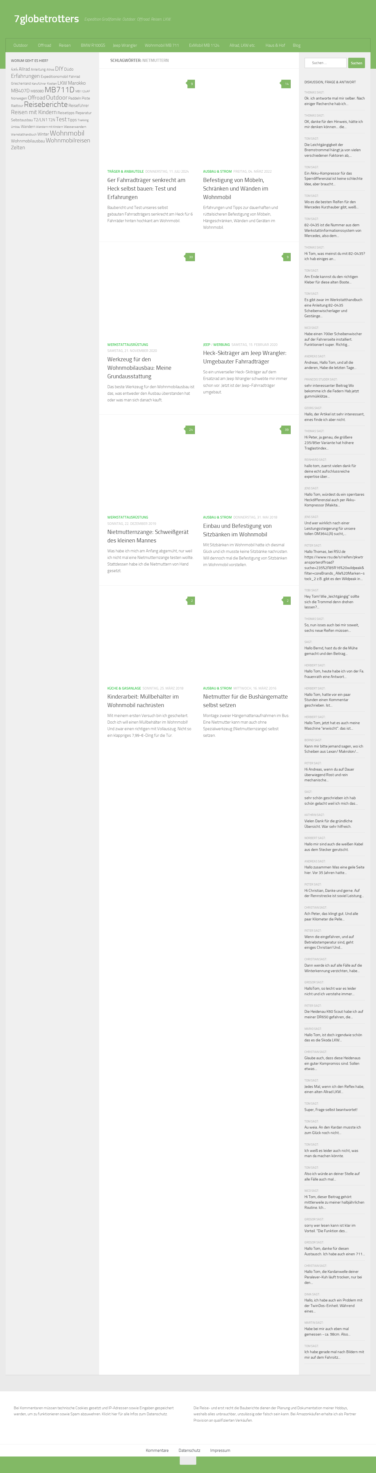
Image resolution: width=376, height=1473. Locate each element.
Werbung (221, 345)
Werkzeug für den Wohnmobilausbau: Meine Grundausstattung (139, 368)
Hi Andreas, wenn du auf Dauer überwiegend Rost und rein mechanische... (329, 774)
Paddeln (74, 98)
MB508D (37, 91)
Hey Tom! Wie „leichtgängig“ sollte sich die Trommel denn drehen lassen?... (331, 601)
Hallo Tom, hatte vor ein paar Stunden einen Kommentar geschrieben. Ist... (327, 700)
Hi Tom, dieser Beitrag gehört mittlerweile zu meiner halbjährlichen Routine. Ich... (334, 1202)
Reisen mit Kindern (34, 112)
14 (287, 84)
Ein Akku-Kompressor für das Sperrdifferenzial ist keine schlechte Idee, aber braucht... (333, 178)
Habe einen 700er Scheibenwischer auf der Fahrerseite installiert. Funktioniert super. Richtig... (333, 339)
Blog (297, 45)
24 (191, 430)
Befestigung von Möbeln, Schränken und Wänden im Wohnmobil (235, 188)
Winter (43, 134)
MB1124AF (82, 91)
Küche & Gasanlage (124, 688)
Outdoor (20, 45)
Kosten (52, 83)
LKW (62, 83)
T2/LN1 (41, 119)
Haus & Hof (275, 45)
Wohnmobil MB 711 (162, 45)
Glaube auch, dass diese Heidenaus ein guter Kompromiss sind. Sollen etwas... (332, 1063)
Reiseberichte (46, 104)
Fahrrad (74, 77)
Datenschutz (189, 1450)
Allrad (24, 69)
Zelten (18, 147)
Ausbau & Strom (217, 171)
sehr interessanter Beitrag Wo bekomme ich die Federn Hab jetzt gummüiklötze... (331, 391)
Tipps (72, 119)
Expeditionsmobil (54, 76)
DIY (59, 68)
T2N (51, 120)
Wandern (28, 126)
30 (191, 257)
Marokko (77, 83)
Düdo (68, 69)
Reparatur (83, 113)
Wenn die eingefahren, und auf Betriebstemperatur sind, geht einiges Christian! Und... (329, 942)
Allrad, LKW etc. (242, 45)
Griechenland (21, 83)
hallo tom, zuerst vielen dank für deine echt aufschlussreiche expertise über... (330, 471)
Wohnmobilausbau (28, 141)
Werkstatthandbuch (24, 134)
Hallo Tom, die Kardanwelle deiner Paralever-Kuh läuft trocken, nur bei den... (333, 1277)
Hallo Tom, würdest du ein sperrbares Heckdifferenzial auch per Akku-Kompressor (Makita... (334, 499)
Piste (86, 98)
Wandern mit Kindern (49, 127)
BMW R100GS (93, 45)
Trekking (83, 120)
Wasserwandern (75, 127)
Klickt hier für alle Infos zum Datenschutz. (135, 1414)
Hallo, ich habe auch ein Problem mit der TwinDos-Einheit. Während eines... (333, 1305)
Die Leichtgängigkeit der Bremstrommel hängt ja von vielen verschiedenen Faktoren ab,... (332, 150)
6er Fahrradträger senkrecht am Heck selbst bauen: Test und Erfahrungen (146, 188)
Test (61, 119)
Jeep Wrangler (125, 45)
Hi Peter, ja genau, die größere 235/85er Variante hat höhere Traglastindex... (329, 442)
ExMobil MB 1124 (204, 45)
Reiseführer (79, 105)
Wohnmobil (67, 133)
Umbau (15, 127)
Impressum (220, 1450)
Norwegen (19, 98)
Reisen (65, 45)
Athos (50, 69)
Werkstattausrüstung (127, 345)
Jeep (206, 345)
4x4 (14, 69)
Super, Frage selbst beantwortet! (330, 1109)
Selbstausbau (22, 120)
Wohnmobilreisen (68, 140)
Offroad (44, 45)
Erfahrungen (25, 76)
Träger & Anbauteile (125, 171)
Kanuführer (39, 83)
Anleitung (38, 69)
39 (287, 430)
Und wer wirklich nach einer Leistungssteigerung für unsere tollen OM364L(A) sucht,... (329, 528)
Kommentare (157, 1450)
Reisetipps (66, 113)
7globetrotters (46, 18)
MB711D (60, 90)
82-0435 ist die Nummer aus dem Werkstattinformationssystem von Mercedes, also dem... (332, 230)
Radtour (17, 106)
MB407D (20, 91)
